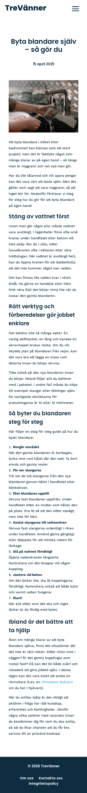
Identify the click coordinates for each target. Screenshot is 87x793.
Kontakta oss (51, 778)
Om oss (26, 778)
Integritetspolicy (43, 783)
